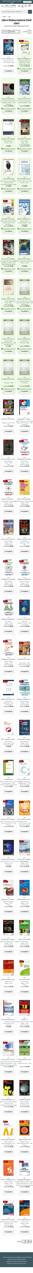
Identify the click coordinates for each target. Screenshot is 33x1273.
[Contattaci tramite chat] (19, 6)
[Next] (29, 31)
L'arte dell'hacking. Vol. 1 (24, 1220)
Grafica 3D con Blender (24, 859)
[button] (30, 6)
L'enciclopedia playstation (9, 99)
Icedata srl (15, 1263)
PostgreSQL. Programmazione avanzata (14, 939)
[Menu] (2, 6)
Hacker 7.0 (24, 1019)
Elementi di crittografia (8, 819)
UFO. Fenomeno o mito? (8, 459)
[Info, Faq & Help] (26, 6)
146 (30, 1241)
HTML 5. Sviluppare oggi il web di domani (14, 1179)
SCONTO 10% (28, 1)
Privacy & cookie (22, 1263)
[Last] (26, 1241)
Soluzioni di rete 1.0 (8, 339)
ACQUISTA (9, 71)
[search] (30, 12)
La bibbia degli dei (24, 1099)
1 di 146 (25, 32)
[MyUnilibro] (22, 6)
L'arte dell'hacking (8, 179)
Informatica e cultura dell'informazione (13, 1059)
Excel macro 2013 (24, 979)
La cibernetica (8, 779)
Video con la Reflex (25, 939)
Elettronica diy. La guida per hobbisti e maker (15, 979)
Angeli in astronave (24, 1139)
